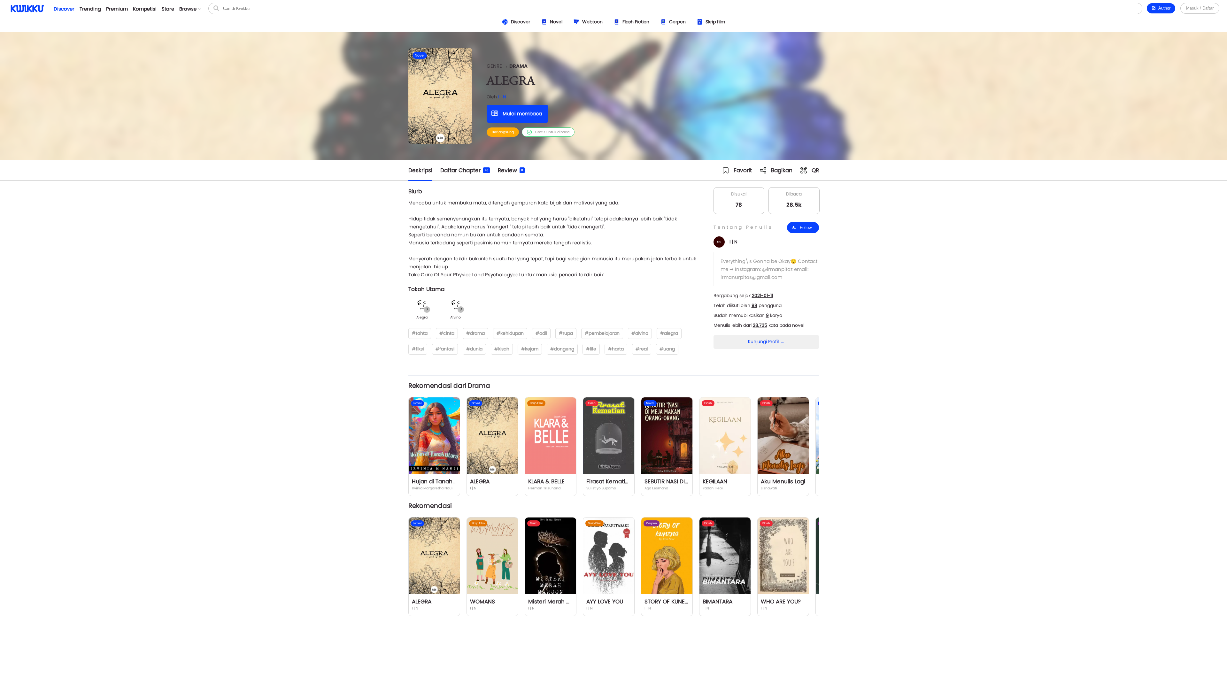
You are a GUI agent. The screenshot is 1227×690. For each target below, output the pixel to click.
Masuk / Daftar (1200, 8)
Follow (805, 227)
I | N (502, 97)
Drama (518, 66)
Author (1163, 8)
